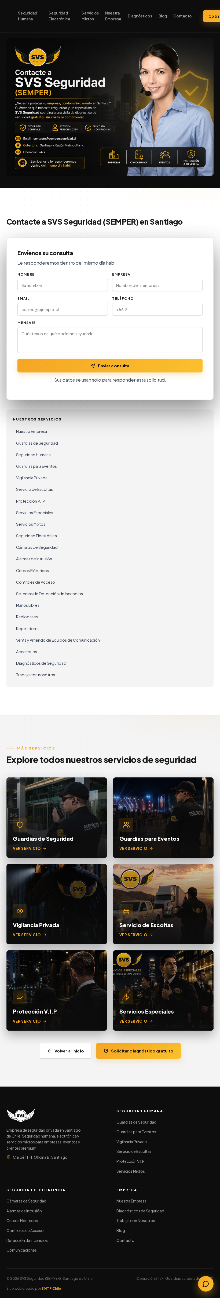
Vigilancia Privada (31, 477)
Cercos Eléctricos (32, 570)
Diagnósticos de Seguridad (41, 663)
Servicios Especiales (34, 512)
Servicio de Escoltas (34, 489)
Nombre (26, 274)
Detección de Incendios (27, 1240)
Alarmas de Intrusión (34, 558)
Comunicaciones (21, 1250)
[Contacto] (206, 1284)
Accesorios (26, 651)
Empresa (121, 274)
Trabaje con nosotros (35, 674)
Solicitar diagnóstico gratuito (142, 1050)
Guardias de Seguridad (37, 443)
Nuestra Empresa (113, 16)
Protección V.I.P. (130, 1161)
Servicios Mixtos (90, 16)
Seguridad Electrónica (59, 16)
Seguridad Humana (27, 16)
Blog (163, 16)
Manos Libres (27, 605)
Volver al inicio (69, 1050)
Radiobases (27, 616)
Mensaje (26, 323)
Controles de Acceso (35, 582)
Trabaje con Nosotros (135, 1220)
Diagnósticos (140, 16)
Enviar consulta (113, 365)
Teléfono (123, 299)
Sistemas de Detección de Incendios (49, 593)
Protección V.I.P (30, 501)
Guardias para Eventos (36, 466)
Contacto (182, 16)
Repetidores (27, 628)
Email (23, 299)
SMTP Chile (51, 1288)
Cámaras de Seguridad (37, 547)
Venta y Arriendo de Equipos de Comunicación (58, 640)
